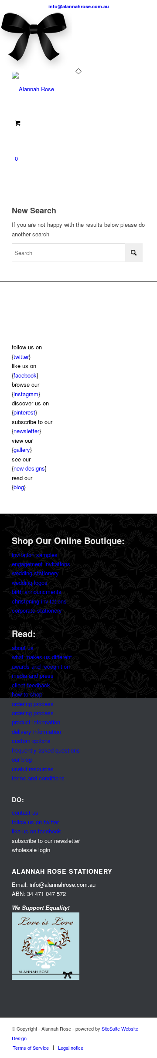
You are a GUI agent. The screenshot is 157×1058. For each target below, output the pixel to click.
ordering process (33, 704)
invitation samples (35, 555)
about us (23, 647)
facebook (25, 375)
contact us (25, 812)
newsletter (26, 431)
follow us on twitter (35, 822)
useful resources (33, 769)
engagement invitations (41, 564)
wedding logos (30, 582)
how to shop (27, 694)
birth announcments (36, 591)
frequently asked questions (46, 750)
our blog (22, 759)
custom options (31, 740)
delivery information (36, 731)
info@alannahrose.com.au (78, 6)
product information (36, 722)
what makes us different (42, 657)
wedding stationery (35, 573)
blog (19, 487)
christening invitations (39, 601)
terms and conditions (38, 778)
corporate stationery (37, 610)
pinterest (24, 412)
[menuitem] (30, 1047)
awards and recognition (41, 666)
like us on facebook (36, 831)
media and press (33, 675)
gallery (22, 449)
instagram (26, 394)
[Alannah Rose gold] (65, 89)
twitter (21, 356)
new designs (29, 468)
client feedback (31, 685)
